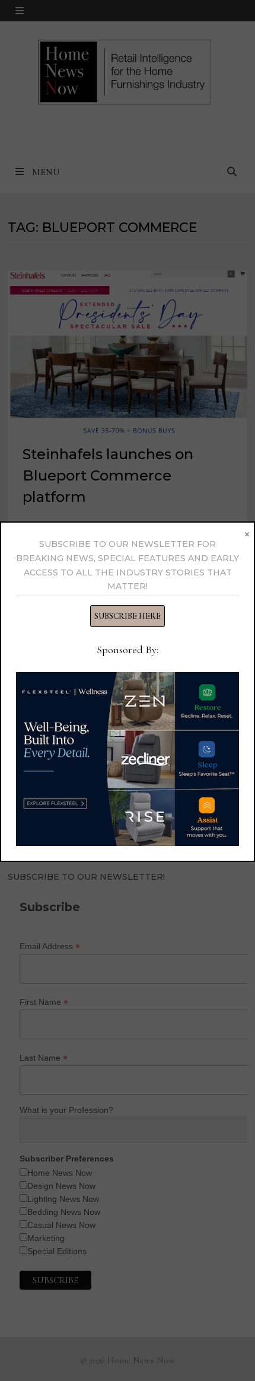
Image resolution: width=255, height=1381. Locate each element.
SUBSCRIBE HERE (127, 616)
